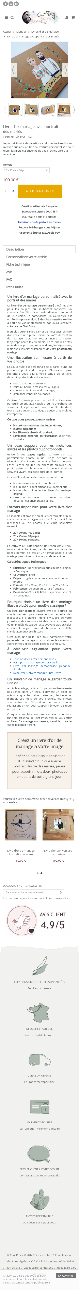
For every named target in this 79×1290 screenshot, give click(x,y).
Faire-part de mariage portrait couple (36, 662)
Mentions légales (17, 1261)
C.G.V (34, 1261)
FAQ (9, 279)
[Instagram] (16, 3)
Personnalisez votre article (26, 257)
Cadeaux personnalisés (38, 1267)
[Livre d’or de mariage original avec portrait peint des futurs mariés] (48, 110)
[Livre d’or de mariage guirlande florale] (20, 824)
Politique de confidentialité (57, 1261)
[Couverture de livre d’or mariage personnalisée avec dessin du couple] (64, 110)
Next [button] (74, 110)
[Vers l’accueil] (39, 17)
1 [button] (37, 873)
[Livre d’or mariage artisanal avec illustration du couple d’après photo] (31, 110)
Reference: (9, 136)
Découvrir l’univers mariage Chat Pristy (37, 673)
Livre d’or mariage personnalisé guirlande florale (42, 667)
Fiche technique (18, 264)
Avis (9, 272)
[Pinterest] (11, 3)
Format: (8, 164)
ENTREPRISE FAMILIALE (39, 1216)
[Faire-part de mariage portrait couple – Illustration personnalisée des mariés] (58, 824)
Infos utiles (14, 287)
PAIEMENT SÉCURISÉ (39, 1122)
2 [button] (41, 873)
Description (15, 249)
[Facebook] (5, 3)
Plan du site (13, 1267)
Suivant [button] (65, 70)
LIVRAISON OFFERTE (39, 1075)
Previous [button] (5, 110)
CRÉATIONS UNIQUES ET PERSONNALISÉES (39, 982)
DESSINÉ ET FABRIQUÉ (39, 1029)
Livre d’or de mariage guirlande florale (21, 852)
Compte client (63, 1255)
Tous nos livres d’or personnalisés (34, 659)
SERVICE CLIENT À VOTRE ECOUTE (40, 1169)
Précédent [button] (13, 70)
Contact (47, 1255)
